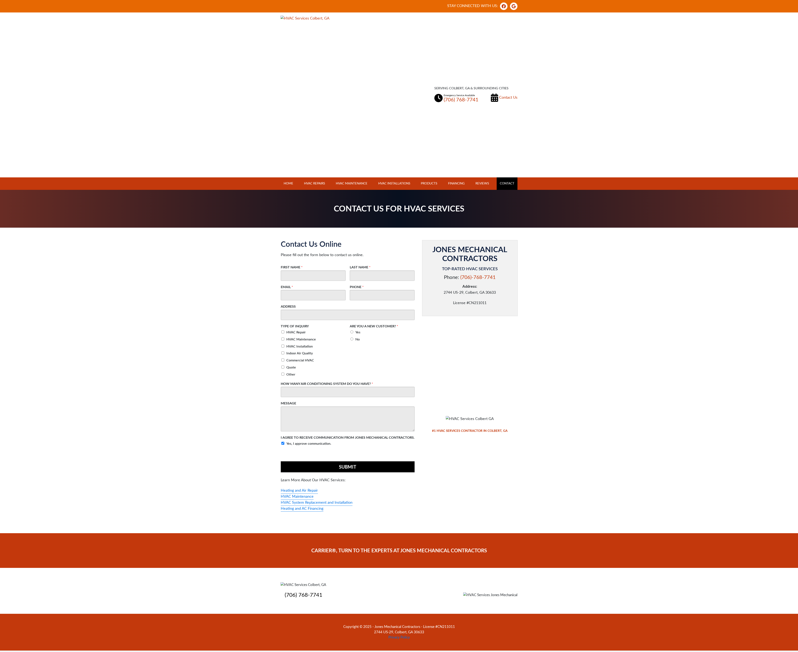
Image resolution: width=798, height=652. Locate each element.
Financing (456, 183)
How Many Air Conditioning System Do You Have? (327, 384)
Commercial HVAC (300, 360)
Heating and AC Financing (302, 509)
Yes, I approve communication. (308, 443)
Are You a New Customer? (374, 326)
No (357, 339)
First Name (292, 267)
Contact (507, 183)
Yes (357, 332)
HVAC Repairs (314, 183)
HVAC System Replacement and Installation (316, 503)
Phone (357, 287)
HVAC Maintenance (351, 183)
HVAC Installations (394, 183)
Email (287, 287)
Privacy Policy (399, 637)
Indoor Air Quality (299, 353)
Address (288, 306)
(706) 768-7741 (303, 595)
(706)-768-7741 (478, 277)
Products (429, 183)
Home (288, 183)
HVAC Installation (299, 346)
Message (288, 403)
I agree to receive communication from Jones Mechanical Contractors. (348, 437)
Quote (291, 367)
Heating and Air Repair (299, 490)
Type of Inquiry (295, 326)
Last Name (360, 267)
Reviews (482, 183)
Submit (347, 467)
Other (290, 374)
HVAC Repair (296, 332)
